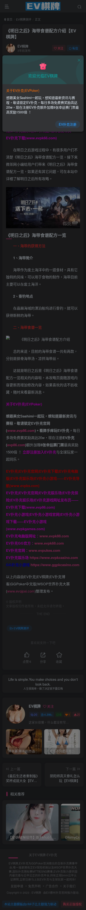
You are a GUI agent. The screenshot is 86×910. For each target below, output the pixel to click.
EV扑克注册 (67, 124)
